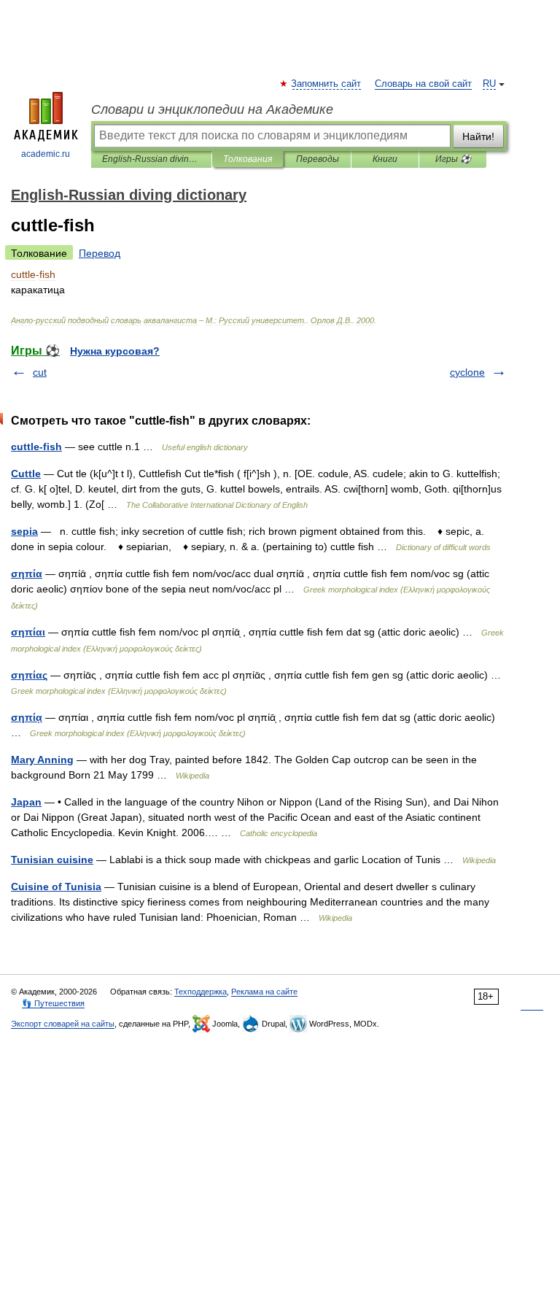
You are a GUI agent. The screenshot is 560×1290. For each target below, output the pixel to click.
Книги (385, 159)
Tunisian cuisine (52, 859)
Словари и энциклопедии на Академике (212, 109)
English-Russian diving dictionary (151, 159)
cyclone (467, 372)
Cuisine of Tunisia (56, 886)
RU (489, 84)
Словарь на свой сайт (423, 84)
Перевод (99, 253)
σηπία (26, 573)
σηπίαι (28, 632)
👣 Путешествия (53, 1003)
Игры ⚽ (453, 159)
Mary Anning (42, 759)
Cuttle (26, 473)
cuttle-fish (36, 446)
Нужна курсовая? (115, 351)
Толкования (247, 159)
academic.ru (45, 154)
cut (40, 372)
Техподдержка (200, 991)
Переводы (317, 159)
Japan (26, 802)
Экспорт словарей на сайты (62, 1023)
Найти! (478, 136)
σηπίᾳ (26, 717)
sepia (24, 531)
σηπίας (29, 675)
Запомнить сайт (326, 84)
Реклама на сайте (264, 991)
